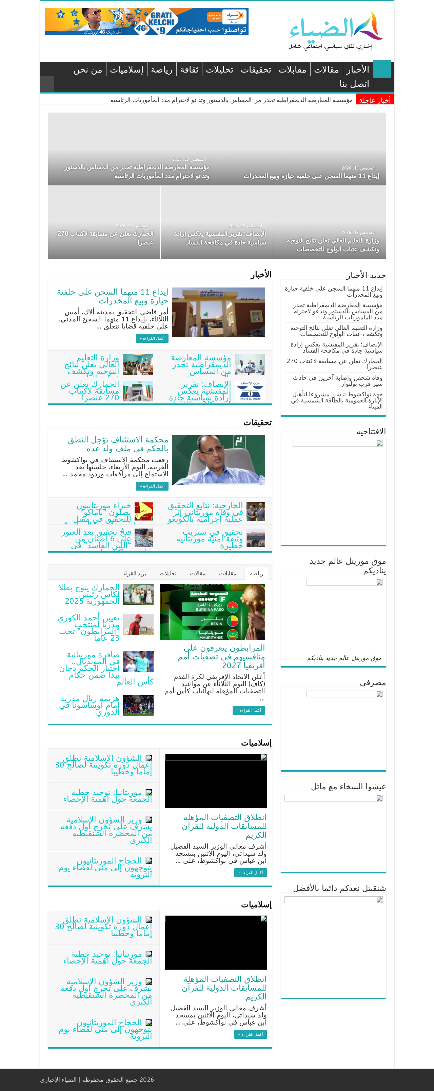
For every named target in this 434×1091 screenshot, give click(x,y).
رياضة (162, 69)
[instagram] (162, 1080)
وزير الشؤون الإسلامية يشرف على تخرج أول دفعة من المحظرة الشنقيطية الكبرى (106, 830)
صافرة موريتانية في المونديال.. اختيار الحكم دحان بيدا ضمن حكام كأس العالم (106, 668)
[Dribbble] (175, 1080)
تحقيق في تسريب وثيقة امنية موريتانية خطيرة (209, 538)
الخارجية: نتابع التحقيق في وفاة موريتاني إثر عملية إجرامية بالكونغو (205, 512)
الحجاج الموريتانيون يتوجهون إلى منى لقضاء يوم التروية (105, 867)
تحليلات (219, 69)
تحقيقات (256, 69)
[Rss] (201, 1080)
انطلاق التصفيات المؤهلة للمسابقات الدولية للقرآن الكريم (224, 826)
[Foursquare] (169, 1080)
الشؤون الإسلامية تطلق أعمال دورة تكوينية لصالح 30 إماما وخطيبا (103, 764)
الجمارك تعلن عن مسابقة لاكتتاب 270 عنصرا (89, 390)
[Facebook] (194, 1080)
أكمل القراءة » (152, 338)
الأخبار (358, 69)
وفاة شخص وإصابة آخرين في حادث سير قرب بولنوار (338, 381)
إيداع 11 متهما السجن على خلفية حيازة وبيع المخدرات (311, 176)
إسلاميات (126, 69)
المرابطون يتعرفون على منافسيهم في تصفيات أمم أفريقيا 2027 (221, 656)
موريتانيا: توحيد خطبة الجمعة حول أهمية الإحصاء (107, 796)
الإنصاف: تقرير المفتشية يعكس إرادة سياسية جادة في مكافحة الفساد (200, 394)
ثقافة (189, 69)
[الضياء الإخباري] (338, 30)
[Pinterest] (181, 1080)
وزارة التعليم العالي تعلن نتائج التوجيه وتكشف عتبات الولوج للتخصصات (108, 371)
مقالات (326, 69)
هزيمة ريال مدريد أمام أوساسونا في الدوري (89, 705)
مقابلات (293, 69)
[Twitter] (188, 1080)
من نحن (87, 69)
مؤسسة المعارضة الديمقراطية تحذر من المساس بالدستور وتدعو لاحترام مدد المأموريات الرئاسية (231, 100)
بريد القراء (134, 573)
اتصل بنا (354, 84)
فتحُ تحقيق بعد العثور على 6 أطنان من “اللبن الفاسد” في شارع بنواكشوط (107, 542)
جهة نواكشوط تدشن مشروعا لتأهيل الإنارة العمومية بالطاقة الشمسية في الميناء (337, 400)
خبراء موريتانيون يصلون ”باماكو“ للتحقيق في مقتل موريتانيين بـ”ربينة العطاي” (108, 516)
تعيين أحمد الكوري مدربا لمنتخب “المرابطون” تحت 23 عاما (88, 628)
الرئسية (382, 69)
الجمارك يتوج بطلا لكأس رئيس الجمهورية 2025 (89, 594)
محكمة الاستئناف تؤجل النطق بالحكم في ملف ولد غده (118, 444)
